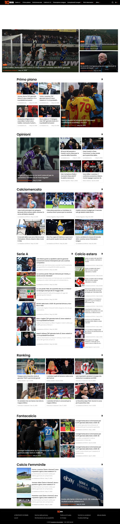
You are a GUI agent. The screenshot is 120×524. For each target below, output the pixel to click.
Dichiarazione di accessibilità (44, 518)
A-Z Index (63, 518)
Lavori (16, 518)
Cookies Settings (83, 518)
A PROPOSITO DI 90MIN (21, 515)
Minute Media (101, 515)
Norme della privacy (41, 515)
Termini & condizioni (84, 515)
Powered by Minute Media (57, 522)
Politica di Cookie (65, 515)
